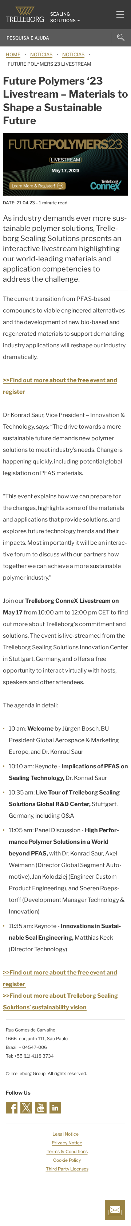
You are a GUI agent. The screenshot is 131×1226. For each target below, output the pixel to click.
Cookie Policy (67, 1160)
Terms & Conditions (67, 1151)
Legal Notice (65, 1134)
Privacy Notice (67, 1142)
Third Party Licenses (67, 1169)
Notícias (41, 54)
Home (13, 54)
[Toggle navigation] (117, 14)
